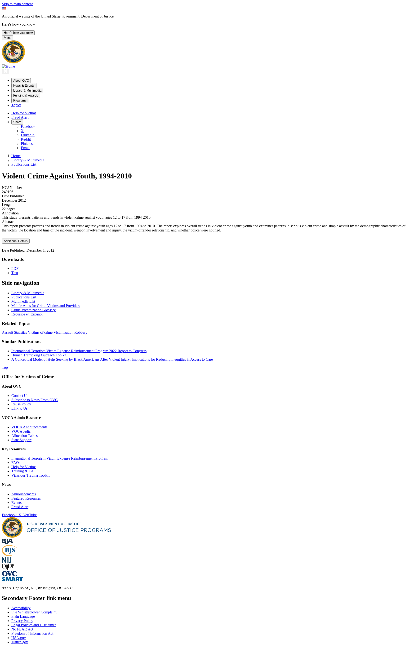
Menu (7, 38)
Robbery (80, 332)
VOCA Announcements (29, 427)
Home (16, 156)
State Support (21, 440)
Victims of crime (40, 332)
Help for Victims (23, 113)
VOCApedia (21, 431)
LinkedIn (28, 135)
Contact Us (19, 396)
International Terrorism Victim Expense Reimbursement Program (59, 458)
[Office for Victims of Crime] (9, 575)
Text (14, 273)
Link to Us (19, 408)
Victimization (63, 332)
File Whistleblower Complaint (33, 612)
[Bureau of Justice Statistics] (9, 555)
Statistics (20, 332)
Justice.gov (19, 642)
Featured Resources (26, 498)
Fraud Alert (19, 117)
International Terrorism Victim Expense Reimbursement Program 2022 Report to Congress (79, 351)
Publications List (23, 164)
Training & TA (22, 471)
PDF (14, 268)
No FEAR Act (22, 629)
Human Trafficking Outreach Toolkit (38, 355)
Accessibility (21, 608)
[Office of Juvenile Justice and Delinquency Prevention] (8, 569)
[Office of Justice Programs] (13, 62)
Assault (7, 332)
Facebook (28, 126)
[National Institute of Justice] (6, 561)
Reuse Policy (21, 404)
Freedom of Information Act (32, 633)
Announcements (23, 494)
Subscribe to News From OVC (34, 400)
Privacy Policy (22, 621)
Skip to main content (17, 4)
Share (17, 122)
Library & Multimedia (27, 160)
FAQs (15, 463)
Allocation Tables (24, 436)
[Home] (8, 66)
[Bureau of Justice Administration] (7, 543)
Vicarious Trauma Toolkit (30, 475)
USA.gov (18, 638)
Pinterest (27, 144)
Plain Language (23, 616)
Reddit (26, 139)
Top (5, 367)
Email (25, 148)
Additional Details (16, 241)
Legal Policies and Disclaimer (33, 625)
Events (16, 503)
